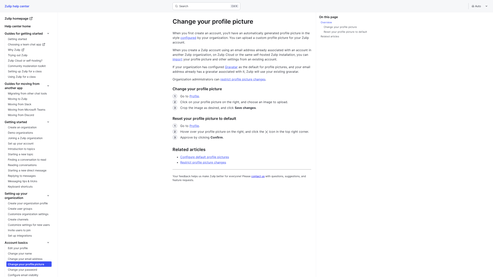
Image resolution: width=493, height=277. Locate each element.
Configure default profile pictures (204, 157)
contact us (258, 176)
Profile (194, 96)
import (177, 59)
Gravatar (231, 67)
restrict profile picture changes (242, 79)
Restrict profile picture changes (203, 162)
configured (188, 38)
